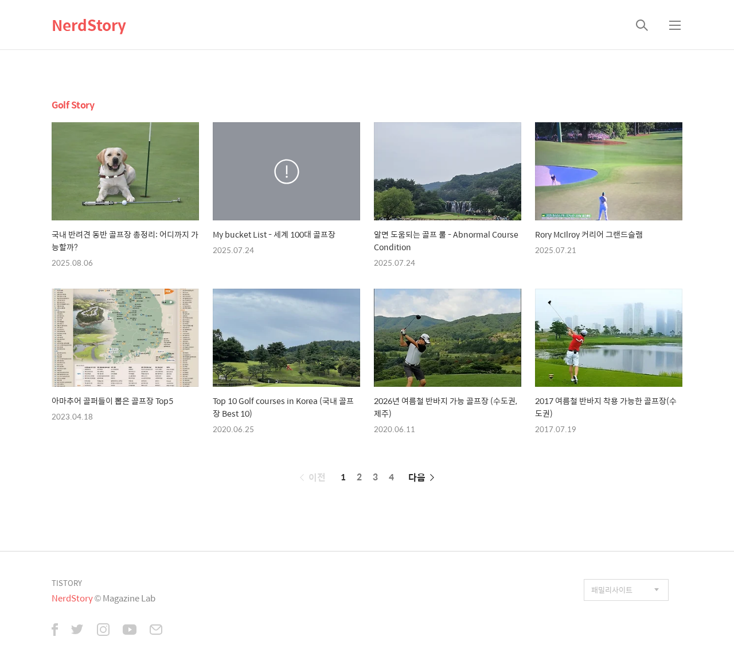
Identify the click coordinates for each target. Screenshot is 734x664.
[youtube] (129, 630)
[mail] (156, 630)
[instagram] (103, 630)
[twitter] (77, 630)
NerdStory (89, 24)
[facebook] (55, 630)
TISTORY (67, 583)
